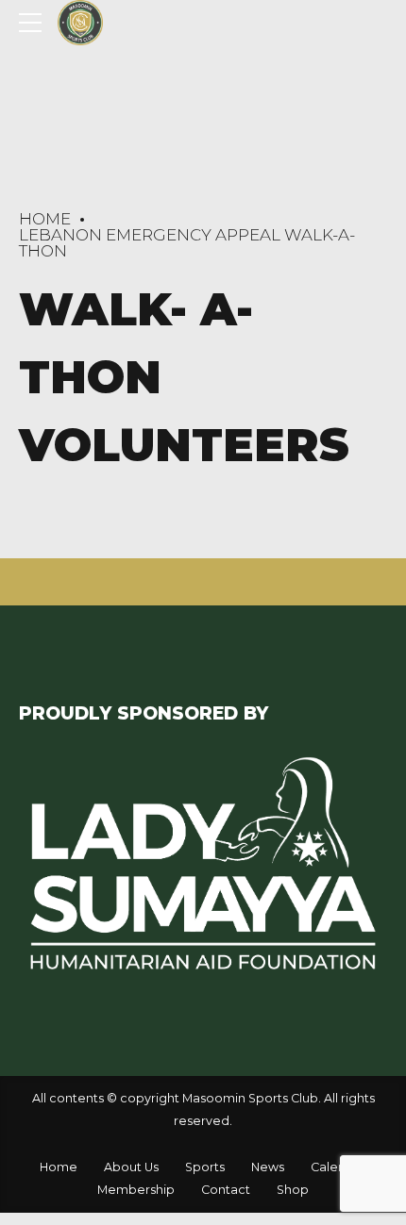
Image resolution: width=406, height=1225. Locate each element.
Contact (225, 1190)
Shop (293, 1190)
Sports (205, 1167)
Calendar (338, 1167)
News (267, 1167)
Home (45, 218)
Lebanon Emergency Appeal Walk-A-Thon (187, 242)
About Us (131, 1167)
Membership (136, 1190)
